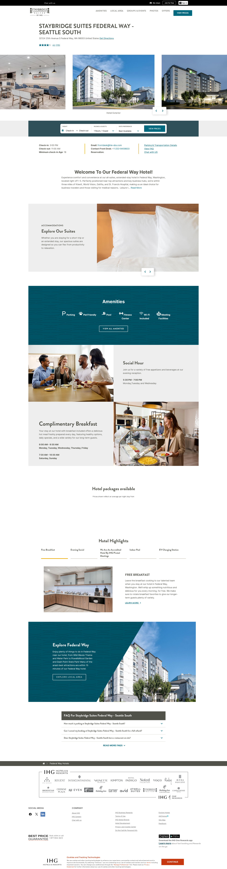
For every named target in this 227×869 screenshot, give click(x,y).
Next (162, 111)
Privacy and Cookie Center (125, 827)
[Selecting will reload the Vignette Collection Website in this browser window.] (101, 780)
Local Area (116, 10)
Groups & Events (136, 10)
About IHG (76, 813)
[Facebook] (31, 814)
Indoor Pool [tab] (135, 550)
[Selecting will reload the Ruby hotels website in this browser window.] (168, 780)
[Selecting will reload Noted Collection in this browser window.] (145, 780)
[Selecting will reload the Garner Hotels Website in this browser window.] (113, 790)
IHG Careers (76, 817)
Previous (156, 111)
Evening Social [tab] (77, 550)
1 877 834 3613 (56, 838)
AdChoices (163, 816)
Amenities (101, 10)
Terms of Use (120, 816)
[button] (183, 3)
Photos (154, 10)
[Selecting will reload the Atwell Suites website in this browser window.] (135, 790)
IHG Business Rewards (124, 813)
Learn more (165, 843)
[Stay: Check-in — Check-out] (75, 130)
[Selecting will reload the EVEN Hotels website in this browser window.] (75, 790)
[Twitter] (36, 814)
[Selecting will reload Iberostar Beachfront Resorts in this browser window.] (48, 790)
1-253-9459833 (121, 148)
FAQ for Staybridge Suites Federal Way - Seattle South (98, 715)
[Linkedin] (43, 814)
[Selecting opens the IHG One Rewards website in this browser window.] (170, 797)
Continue (172, 862)
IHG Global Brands (122, 820)
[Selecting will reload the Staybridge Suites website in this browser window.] (150, 790)
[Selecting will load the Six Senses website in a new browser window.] (46, 780)
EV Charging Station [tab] (169, 550)
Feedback (162, 823)
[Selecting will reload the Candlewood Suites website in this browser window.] (178, 790)
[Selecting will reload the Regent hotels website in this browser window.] (60, 780)
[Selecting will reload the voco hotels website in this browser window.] (157, 780)
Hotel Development (122, 823)
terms (149, 862)
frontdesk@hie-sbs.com (110, 145)
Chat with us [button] (49, 3)
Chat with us (76, 820)
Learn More (132, 603)
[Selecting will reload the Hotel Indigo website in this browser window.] (131, 780)
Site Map (162, 820)
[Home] (44, 763)
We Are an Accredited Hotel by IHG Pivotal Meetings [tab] (110, 553)
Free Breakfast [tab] (48, 550)
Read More (136, 188)
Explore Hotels (164, 813)
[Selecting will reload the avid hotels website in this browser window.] (124, 790)
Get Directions (106, 38)
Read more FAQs (113, 745)
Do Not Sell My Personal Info (126, 830)
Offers (166, 10)
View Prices (155, 128)
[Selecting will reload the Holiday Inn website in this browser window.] (101, 790)
